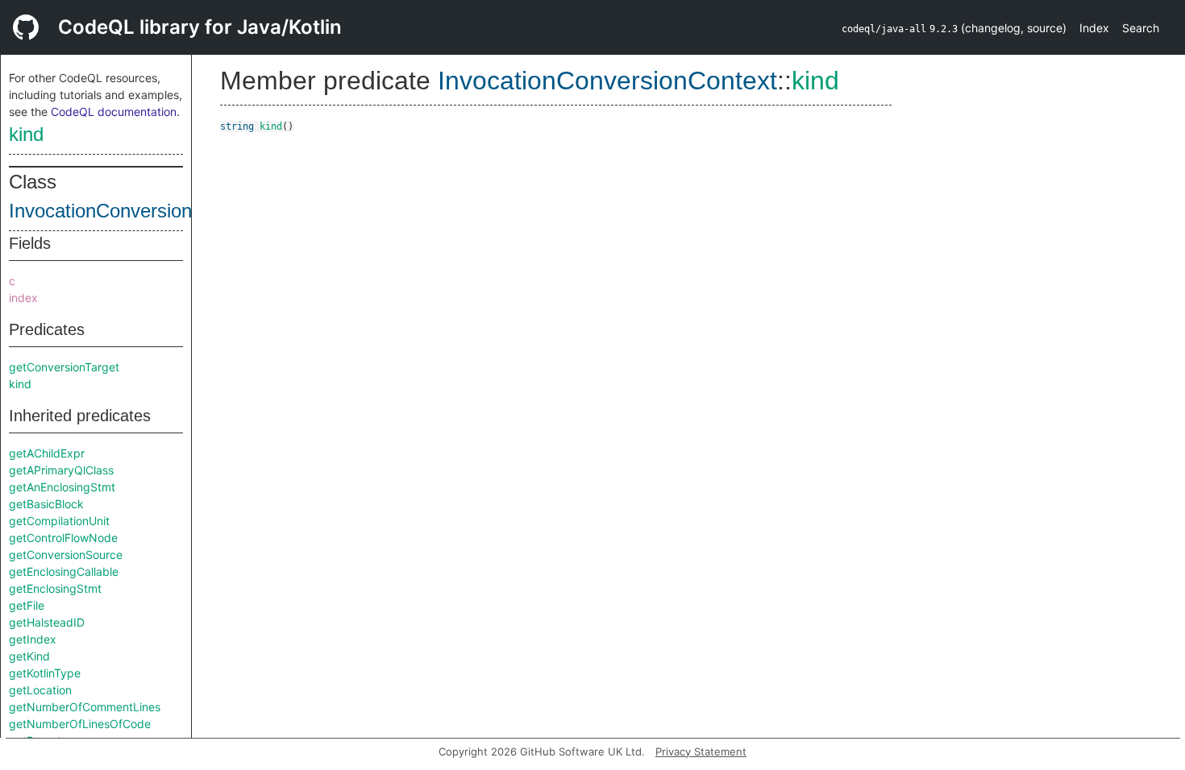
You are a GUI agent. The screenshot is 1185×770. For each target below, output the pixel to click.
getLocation (40, 690)
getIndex (32, 639)
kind (26, 134)
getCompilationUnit (59, 521)
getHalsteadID (47, 622)
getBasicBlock (46, 504)
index (23, 297)
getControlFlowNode (63, 537)
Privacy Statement (700, 751)
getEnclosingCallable (63, 571)
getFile (26, 605)
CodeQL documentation (114, 111)
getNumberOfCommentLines (84, 707)
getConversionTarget (64, 367)
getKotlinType (45, 673)
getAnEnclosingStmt (62, 487)
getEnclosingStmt (55, 588)
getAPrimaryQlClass (61, 470)
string (237, 126)
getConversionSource (66, 554)
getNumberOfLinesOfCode (80, 724)
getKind (29, 656)
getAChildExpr (47, 453)
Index (1094, 28)
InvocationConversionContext (133, 210)
